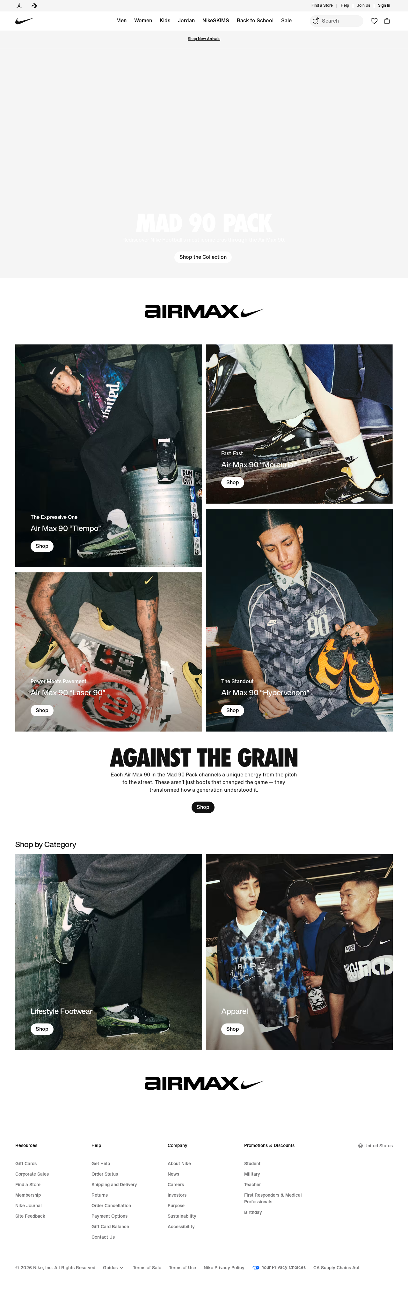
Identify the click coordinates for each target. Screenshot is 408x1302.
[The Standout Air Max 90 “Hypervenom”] (299, 620)
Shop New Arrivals (204, 39)
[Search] (315, 21)
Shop (42, 546)
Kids (165, 20)
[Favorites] (374, 21)
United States (378, 1145)
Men (121, 20)
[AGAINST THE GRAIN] (204, 780)
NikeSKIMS (215, 20)
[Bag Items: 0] (387, 21)
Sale (286, 20)
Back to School (255, 20)
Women (143, 20)
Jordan (186, 20)
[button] (204, 163)
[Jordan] (19, 6)
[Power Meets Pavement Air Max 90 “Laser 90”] (108, 652)
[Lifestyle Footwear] (108, 952)
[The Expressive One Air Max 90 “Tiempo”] (108, 455)
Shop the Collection (203, 257)
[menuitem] (351, 6)
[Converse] (34, 6)
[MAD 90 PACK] (204, 163)
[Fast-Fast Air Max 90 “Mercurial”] (299, 424)
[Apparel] (299, 952)
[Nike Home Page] (24, 21)
